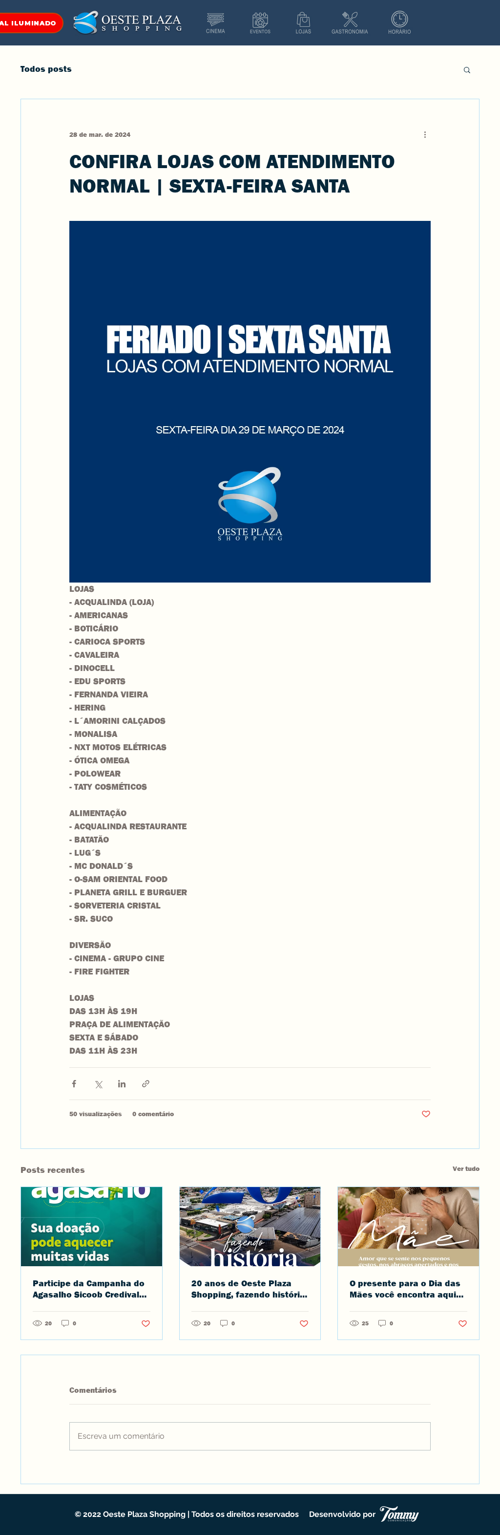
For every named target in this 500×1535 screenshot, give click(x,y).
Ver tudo (466, 1168)
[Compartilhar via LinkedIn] (121, 1083)
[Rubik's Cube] (215, 23)
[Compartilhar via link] (145, 1083)
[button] (467, 69)
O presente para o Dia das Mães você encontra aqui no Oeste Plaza (405, 1289)
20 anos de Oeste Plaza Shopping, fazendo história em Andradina (248, 1289)
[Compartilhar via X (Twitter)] (98, 1083)
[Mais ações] (425, 134)
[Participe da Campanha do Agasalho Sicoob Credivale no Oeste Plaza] (91, 1226)
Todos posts (46, 69)
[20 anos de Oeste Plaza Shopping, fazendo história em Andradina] (250, 1226)
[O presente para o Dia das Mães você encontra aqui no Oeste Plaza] (408, 1226)
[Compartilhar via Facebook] (74, 1083)
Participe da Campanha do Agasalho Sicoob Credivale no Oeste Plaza (89, 1289)
